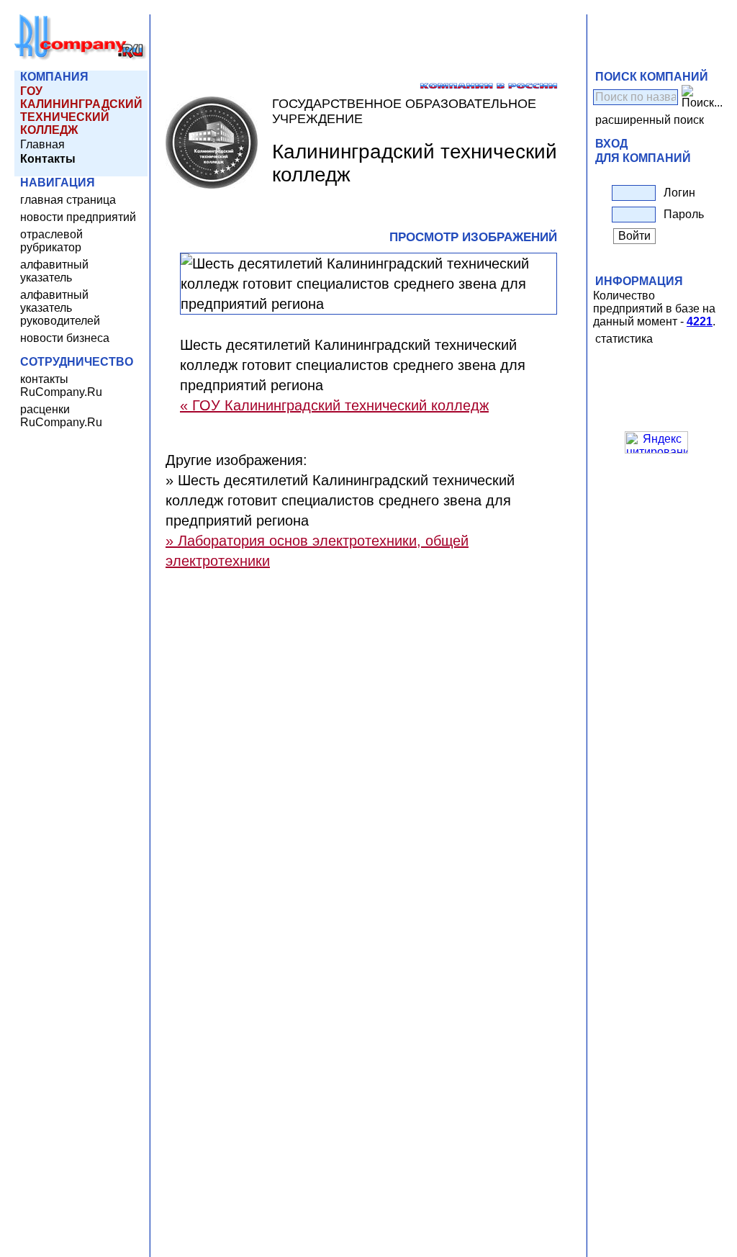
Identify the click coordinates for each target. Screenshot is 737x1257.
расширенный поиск (649, 120)
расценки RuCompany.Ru (61, 415)
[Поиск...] (702, 97)
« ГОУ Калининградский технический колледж (334, 405)
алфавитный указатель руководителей (60, 308)
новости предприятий (78, 217)
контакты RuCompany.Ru (61, 385)
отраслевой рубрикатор (51, 240)
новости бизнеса (64, 338)
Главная (42, 144)
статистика (624, 339)
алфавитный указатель (54, 271)
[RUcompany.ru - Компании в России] (80, 57)
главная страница (68, 200)
